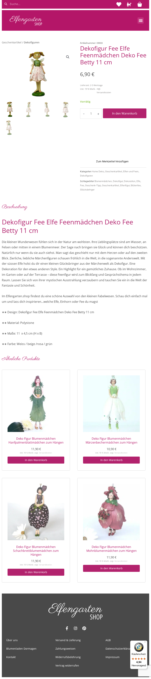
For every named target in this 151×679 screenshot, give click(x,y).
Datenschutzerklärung (119, 648)
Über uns (12, 640)
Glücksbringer (87, 189)
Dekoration (129, 181)
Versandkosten (104, 92)
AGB (108, 640)
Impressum (113, 657)
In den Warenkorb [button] (36, 460)
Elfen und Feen (130, 171)
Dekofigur (118, 181)
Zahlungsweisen (65, 648)
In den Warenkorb (124, 113)
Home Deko (98, 171)
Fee (82, 185)
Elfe (138, 181)
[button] (141, 20)
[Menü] (145, 643)
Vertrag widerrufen (67, 665)
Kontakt (11, 657)
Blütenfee (136, 185)
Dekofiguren (86, 175)
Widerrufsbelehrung (68, 657)
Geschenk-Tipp (93, 185)
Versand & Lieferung (68, 640)
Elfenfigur (125, 185)
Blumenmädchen (103, 181)
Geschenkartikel (12, 42)
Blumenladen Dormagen (21, 648)
